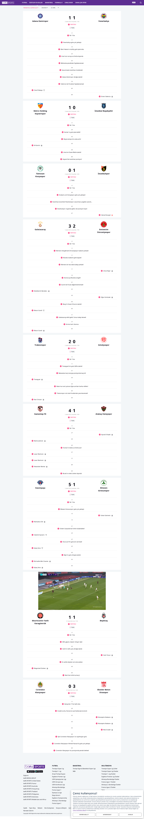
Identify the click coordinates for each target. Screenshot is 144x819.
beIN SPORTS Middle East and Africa (34, 799)
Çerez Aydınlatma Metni (79, 810)
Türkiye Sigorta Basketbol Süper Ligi (84, 769)
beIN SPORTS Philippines (31, 794)
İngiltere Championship (59, 798)
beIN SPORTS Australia (30, 786)
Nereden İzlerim (28, 811)
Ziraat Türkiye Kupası (58, 774)
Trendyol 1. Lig (56, 771)
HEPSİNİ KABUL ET (84, 814)
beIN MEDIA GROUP (29, 778)
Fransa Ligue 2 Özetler (109, 787)
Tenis (103, 790)
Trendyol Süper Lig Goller (109, 769)
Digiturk (25, 775)
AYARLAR (130, 814)
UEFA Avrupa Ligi (57, 782)
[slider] (72, 604)
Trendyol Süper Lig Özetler (110, 771)
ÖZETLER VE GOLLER (35, 3)
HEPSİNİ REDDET (107, 814)
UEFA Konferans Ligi (58, 785)
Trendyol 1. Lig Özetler (109, 774)
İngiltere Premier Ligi (58, 777)
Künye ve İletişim (61, 808)
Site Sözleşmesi (49, 808)
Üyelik (25, 808)
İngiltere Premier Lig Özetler (110, 777)
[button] (8, 3)
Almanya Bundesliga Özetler (110, 779)
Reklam (40, 808)
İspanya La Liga (57, 793)
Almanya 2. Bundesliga (59, 801)
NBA (74, 771)
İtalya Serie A (56, 795)
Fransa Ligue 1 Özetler (109, 782)
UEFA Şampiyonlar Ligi (59, 779)
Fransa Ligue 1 (56, 790)
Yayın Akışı (32, 808)
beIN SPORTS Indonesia (30, 797)
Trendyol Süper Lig (58, 769)
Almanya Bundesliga (58, 787)
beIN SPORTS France (29, 783)
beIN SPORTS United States (31, 781)
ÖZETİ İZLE (73, 24)
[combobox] (31, 8)
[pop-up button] (100, 607)
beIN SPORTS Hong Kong (31, 789)
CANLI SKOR (69, 3)
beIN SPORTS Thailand (30, 791)
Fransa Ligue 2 (56, 803)
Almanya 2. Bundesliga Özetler (111, 785)
